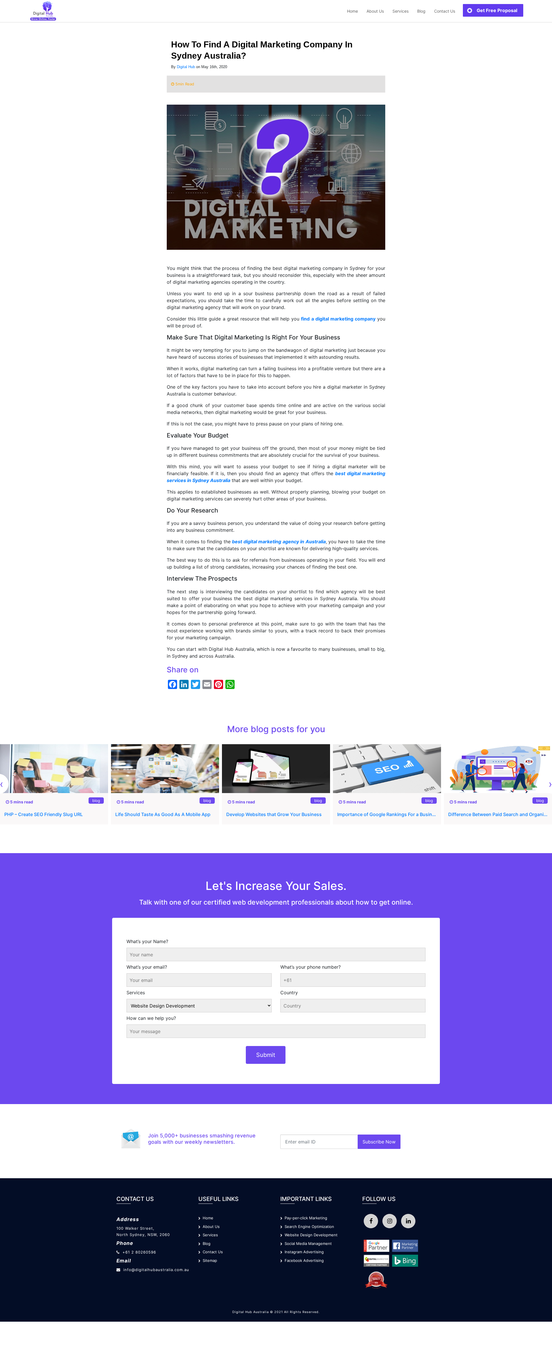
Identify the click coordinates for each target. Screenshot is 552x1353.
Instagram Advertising (303, 1252)
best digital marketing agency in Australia (279, 541)
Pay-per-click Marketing (304, 1218)
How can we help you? (151, 1018)
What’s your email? (146, 967)
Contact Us (444, 11)
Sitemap (208, 1260)
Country (289, 992)
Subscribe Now (379, 1142)
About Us (375, 11)
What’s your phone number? (310, 967)
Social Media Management (307, 1243)
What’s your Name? (147, 941)
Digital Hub (186, 67)
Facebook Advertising (303, 1260)
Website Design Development (310, 1235)
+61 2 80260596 (139, 1252)
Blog (421, 11)
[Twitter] (389, 1221)
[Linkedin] (408, 1221)
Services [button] (400, 11)
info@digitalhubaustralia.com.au (156, 1269)
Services (135, 992)
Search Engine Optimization (308, 1226)
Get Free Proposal (497, 10)
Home (352, 11)
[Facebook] (371, 1221)
